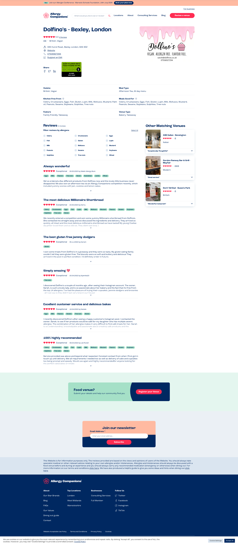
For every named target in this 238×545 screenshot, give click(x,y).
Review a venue (182, 16)
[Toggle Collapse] (192, 150)
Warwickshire (74, 506)
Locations (118, 16)
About (130, 16)
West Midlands (74, 501)
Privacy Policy (96, 531)
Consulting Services (147, 16)
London (71, 496)
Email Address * (97, 431)
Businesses (96, 491)
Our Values (48, 511)
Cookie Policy (80, 542)
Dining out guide (51, 516)
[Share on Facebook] (44, 71)
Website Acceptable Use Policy (54, 531)
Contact (47, 521)
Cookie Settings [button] (216, 541)
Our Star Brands (51, 496)
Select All (134, 130)
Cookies (108, 531)
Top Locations (74, 491)
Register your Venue (149, 392)
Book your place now (124, 3)
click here (94, 468)
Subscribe (119, 442)
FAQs (45, 506)
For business (189, 9)
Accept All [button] (229, 541)
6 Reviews (63, 37)
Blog (163, 16)
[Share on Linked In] (54, 71)
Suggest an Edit (54, 58)
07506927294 (54, 54)
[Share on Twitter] (49, 71)
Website (51, 51)
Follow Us (119, 491)
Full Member (97, 501)
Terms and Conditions (78, 531)
